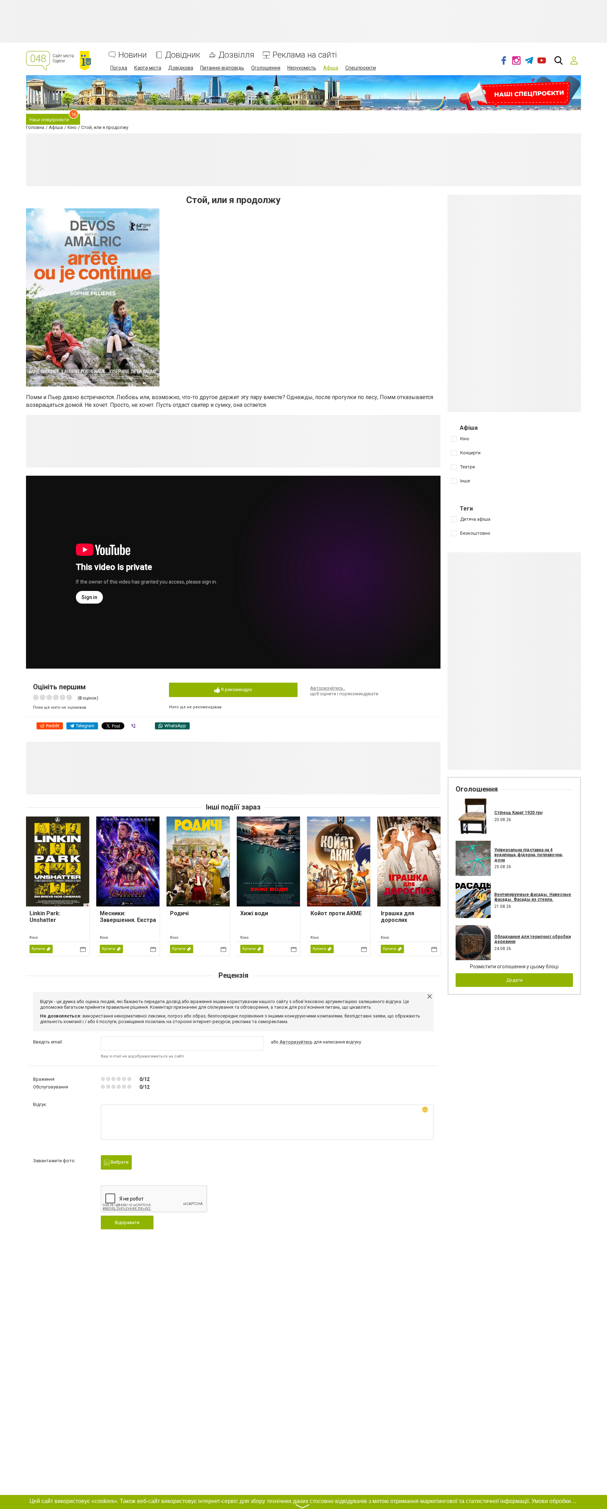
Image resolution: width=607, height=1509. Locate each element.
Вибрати (119, 1162)
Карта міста (147, 68)
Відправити (127, 1222)
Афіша (330, 68)
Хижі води (254, 913)
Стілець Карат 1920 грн (518, 812)
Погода (118, 68)
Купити (38, 949)
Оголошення (265, 68)
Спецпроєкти (360, 68)
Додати (514, 980)
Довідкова (180, 68)
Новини (132, 55)
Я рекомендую (236, 689)
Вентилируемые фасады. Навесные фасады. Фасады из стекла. (532, 897)
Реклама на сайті (305, 55)
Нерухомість (301, 68)
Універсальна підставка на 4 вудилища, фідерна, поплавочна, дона (528, 855)
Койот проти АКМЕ (336, 913)
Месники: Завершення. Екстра (128, 916)
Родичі (179, 913)
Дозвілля (236, 55)
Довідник (182, 55)
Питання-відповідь (222, 68)
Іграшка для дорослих (397, 916)
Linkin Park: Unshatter (45, 916)
